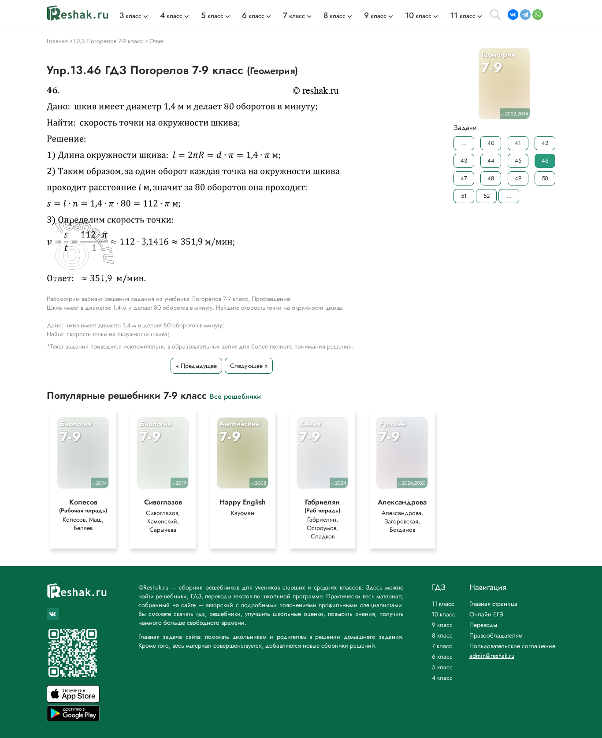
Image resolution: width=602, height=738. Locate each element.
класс (130, 15)
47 (464, 178)
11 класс (443, 603)
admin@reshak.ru (491, 655)
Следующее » (249, 365)
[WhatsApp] (537, 14)
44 (490, 160)
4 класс (442, 677)
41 (518, 143)
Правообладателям (496, 635)
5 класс (442, 667)
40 (490, 143)
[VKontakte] (513, 14)
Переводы (483, 624)
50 (545, 178)
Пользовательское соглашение (512, 646)
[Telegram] (525, 14)
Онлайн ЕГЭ (486, 614)
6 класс (442, 656)
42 (545, 143)
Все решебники (235, 396)
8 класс (442, 635)
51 (464, 196)
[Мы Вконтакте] (53, 614)
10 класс (443, 614)
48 (490, 178)
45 (518, 160)
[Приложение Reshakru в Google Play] (73, 719)
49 (518, 178)
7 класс (442, 646)
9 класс (442, 624)
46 (545, 160)
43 (464, 160)
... (464, 143)
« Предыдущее (196, 365)
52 (486, 196)
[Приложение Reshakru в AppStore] (73, 700)
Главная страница (493, 603)
